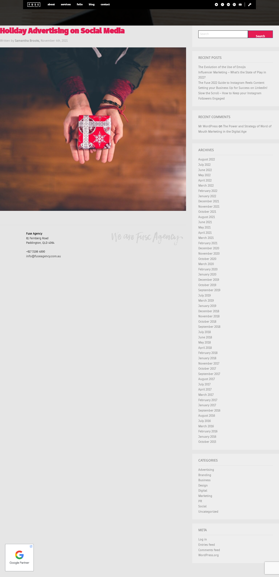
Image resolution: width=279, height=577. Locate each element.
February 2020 (208, 269)
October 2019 (207, 285)
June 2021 (205, 222)
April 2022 (205, 180)
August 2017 (206, 379)
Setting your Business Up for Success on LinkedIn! (232, 87)
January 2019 (207, 306)
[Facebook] (222, 4)
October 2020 (207, 259)
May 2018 (204, 342)
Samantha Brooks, (28, 40)
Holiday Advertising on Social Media (62, 31)
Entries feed (206, 544)
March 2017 (206, 394)
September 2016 (209, 410)
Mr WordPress (208, 126)
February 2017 (207, 400)
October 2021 (207, 211)
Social (202, 506)
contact (105, 4)
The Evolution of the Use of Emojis (222, 67)
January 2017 (207, 405)
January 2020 (207, 274)
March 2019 (206, 300)
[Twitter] (216, 4)
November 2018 (209, 316)
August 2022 (206, 159)
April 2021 (205, 232)
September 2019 (209, 290)
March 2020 (206, 264)
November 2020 (209, 253)
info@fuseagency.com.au (43, 256)
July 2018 (204, 332)
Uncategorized (208, 511)
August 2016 (206, 415)
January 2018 (207, 358)
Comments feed (209, 550)
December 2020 (208, 248)
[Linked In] (228, 4)
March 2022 (206, 185)
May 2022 (204, 175)
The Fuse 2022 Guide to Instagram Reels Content (231, 82)
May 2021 (204, 227)
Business (204, 480)
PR (200, 501)
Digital (202, 490)
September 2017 (209, 374)
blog (92, 4)
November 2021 (208, 206)
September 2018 (209, 326)
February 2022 (207, 190)
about (51, 4)
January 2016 (207, 436)
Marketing (205, 496)
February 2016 (208, 431)
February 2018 (208, 352)
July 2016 (204, 421)
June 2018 (205, 337)
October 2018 (207, 321)
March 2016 (206, 426)
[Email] (240, 4)
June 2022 (205, 170)
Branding (204, 475)
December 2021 (208, 201)
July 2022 (204, 164)
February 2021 (207, 243)
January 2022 (207, 196)
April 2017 (205, 389)
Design (203, 485)
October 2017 (207, 368)
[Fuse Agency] (33, 4)
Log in (202, 539)
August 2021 (206, 217)
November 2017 (208, 363)
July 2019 (204, 295)
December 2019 (208, 279)
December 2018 (208, 311)
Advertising (206, 469)
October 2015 (207, 441)
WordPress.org (208, 555)
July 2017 (204, 384)
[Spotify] (234, 4)
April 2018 (205, 347)
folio (80, 4)
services (66, 4)
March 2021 (206, 237)
